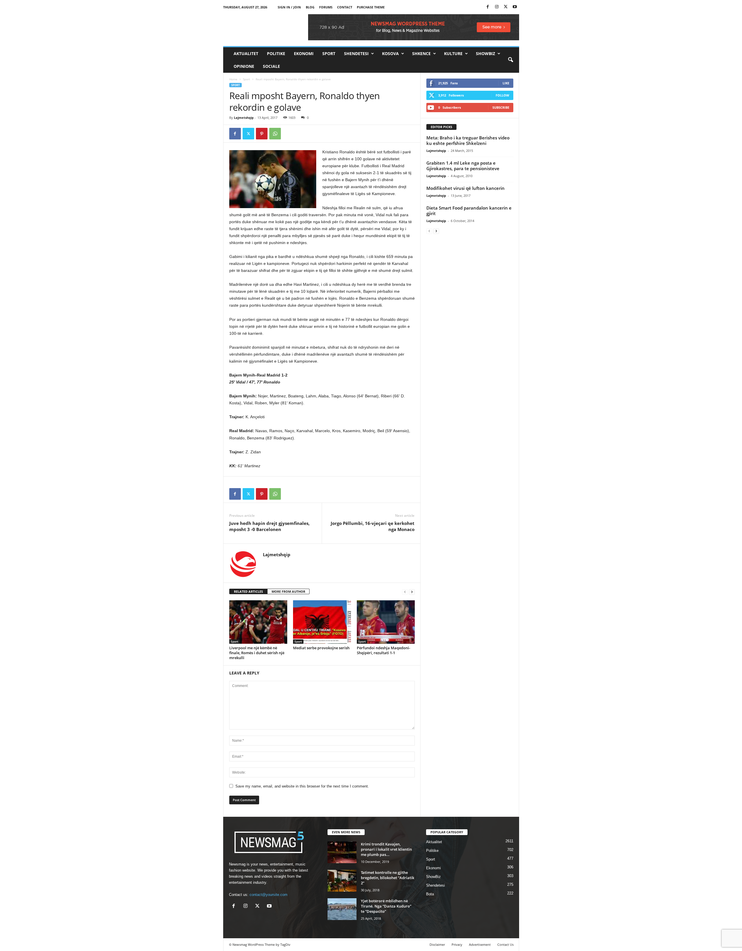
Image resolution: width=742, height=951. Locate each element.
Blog (310, 7)
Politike (276, 53)
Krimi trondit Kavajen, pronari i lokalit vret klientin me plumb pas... (386, 849)
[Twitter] (505, 7)
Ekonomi (304, 53)
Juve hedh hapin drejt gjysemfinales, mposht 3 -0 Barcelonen (269, 526)
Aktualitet (246, 53)
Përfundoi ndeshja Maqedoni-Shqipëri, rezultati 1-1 (383, 650)
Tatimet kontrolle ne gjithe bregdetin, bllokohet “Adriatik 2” (387, 877)
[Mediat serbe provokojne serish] (322, 622)
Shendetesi (356, 53)
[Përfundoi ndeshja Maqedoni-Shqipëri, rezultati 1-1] (386, 622)
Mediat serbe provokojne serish (321, 647)
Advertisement (480, 944)
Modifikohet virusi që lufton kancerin (465, 188)
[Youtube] (514, 7)
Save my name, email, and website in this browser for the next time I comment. (302, 786)
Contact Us (505, 944)
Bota (430, 894)
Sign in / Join (289, 7)
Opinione (244, 66)
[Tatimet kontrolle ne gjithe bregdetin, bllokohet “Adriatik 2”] (342, 881)
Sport (328, 53)
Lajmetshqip (244, 117)
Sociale (271, 66)
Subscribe (500, 107)
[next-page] (412, 592)
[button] (510, 60)
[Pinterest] (262, 133)
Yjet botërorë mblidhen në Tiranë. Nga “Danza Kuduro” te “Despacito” (386, 906)
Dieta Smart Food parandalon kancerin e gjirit (469, 210)
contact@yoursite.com (269, 894)
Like (506, 83)
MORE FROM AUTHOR (288, 591)
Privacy (457, 944)
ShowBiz (485, 53)
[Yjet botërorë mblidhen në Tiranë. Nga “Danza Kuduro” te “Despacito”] (342, 909)
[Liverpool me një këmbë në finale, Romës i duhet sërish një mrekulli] (258, 622)
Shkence (421, 53)
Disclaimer (437, 944)
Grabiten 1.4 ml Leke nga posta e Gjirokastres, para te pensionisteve (462, 165)
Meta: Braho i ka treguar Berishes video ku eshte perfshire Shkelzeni (468, 140)
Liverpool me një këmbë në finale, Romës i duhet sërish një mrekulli (256, 652)
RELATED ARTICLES (248, 591)
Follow (502, 95)
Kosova (390, 53)
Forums (325, 7)
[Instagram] (496, 7)
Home (233, 79)
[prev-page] (405, 592)
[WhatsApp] (275, 133)
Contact (344, 7)
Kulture (453, 53)
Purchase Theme (371, 7)
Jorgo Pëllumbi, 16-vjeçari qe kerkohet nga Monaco (372, 526)
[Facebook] (487, 7)
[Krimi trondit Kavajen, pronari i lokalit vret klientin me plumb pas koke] (342, 852)
